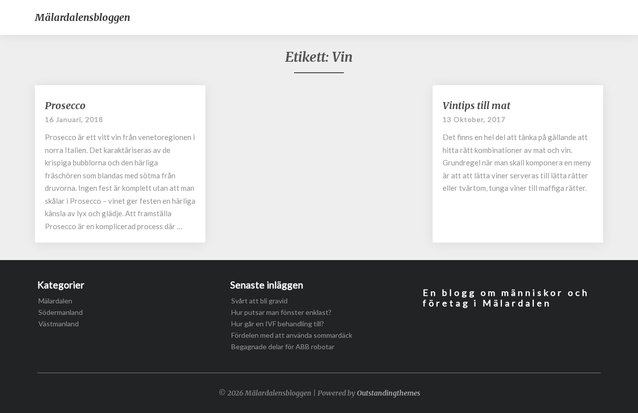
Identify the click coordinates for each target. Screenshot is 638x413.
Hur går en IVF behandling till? (277, 323)
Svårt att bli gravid (259, 300)
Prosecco (65, 105)
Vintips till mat (476, 105)
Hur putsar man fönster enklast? (281, 312)
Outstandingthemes (388, 393)
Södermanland (60, 312)
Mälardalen (55, 300)
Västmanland (58, 323)
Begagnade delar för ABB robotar (282, 346)
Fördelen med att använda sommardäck (291, 335)
